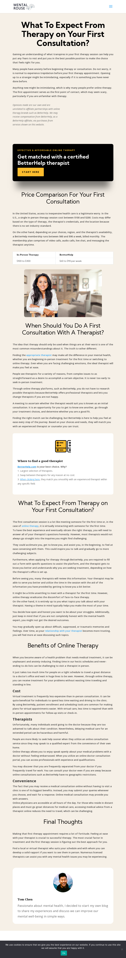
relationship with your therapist (63, 630)
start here (30, 171)
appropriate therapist (39, 355)
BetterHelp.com (27, 466)
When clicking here (30, 479)
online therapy (30, 525)
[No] (122, 949)
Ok (63, 953)
